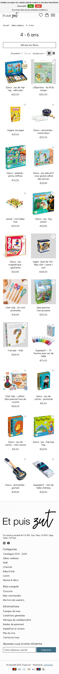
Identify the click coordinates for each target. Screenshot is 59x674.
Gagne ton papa (15, 130)
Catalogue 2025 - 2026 (15, 553)
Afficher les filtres (30, 45)
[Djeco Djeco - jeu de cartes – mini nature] (15, 426)
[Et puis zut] (11, 15)
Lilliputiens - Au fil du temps (43, 89)
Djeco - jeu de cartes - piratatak (43, 398)
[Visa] (19, 669)
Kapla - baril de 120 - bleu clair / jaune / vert (43, 264)
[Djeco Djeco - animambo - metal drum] (43, 114)
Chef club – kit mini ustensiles (15, 309)
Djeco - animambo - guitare (15, 486)
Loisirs (6, 575)
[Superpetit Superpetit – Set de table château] (43, 469)
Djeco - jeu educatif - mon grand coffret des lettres (43, 175)
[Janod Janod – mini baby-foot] (15, 203)
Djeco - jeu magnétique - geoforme (15, 264)
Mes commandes (12, 595)
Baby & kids (9, 571)
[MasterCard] (14, 669)
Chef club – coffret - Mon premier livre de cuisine (15, 399)
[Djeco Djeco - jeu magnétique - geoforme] (15, 245)
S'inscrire (8, 591)
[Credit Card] (43, 669)
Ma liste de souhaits (13, 599)
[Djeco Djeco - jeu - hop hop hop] (43, 426)
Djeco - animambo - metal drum (43, 131)
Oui (30, 6)
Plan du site (9, 632)
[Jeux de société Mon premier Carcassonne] (43, 291)
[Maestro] (39, 669)
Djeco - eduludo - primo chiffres (15, 174)
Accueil (6, 25)
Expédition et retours (14, 628)
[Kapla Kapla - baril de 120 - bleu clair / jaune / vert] (43, 245)
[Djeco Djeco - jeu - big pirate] (43, 203)
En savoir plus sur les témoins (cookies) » (30, 10)
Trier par (27, 53)
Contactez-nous (11, 637)
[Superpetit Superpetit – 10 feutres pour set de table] (43, 334)
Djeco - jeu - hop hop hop (43, 443)
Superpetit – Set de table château (43, 486)
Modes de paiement (13, 624)
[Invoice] (24, 669)
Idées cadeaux (17, 25)
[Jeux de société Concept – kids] (15, 334)
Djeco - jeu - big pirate (43, 220)
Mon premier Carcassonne (43, 309)
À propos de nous (12, 611)
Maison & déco (10, 580)
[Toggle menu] (53, 15)
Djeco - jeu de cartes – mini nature (15, 443)
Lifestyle (7, 566)
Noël (5, 562)
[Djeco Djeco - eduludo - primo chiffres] (15, 157)
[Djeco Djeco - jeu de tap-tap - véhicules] (15, 71)
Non (38, 6)
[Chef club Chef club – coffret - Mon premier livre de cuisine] (15, 380)
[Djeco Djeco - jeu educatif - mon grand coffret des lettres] (43, 157)
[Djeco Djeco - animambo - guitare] (15, 469)
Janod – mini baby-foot (15, 220)
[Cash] (29, 669)
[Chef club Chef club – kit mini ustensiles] (15, 291)
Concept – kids (15, 350)
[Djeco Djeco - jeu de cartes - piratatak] (43, 380)
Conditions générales (14, 615)
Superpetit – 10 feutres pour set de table (43, 353)
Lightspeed (48, 664)
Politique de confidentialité (17, 619)
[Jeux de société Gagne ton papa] (15, 114)
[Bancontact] (34, 669)
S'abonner (46, 649)
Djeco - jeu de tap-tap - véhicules (15, 89)
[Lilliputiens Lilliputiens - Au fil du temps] (43, 71)
